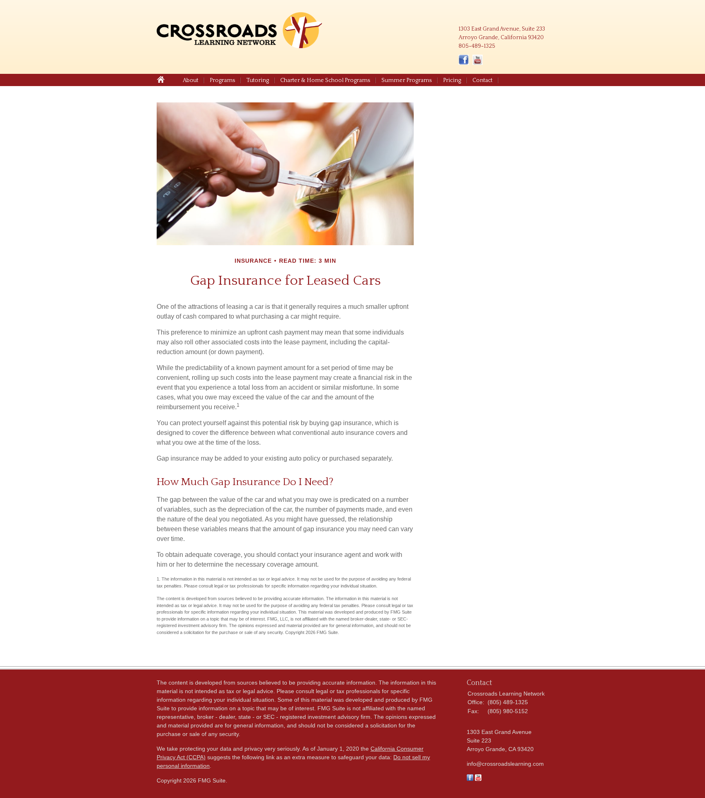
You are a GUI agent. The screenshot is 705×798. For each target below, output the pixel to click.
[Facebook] (470, 779)
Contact (482, 80)
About (190, 80)
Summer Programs (406, 80)
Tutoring (257, 80)
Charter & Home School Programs (325, 80)
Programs (222, 80)
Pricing (452, 80)
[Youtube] (478, 779)
